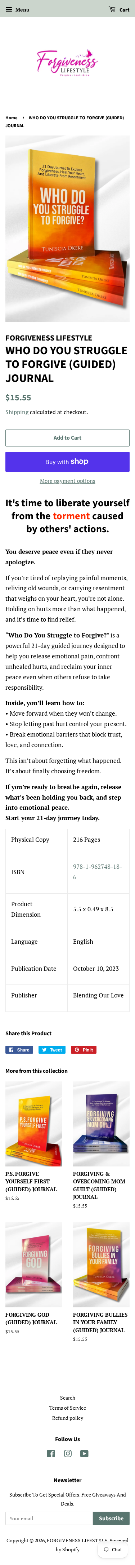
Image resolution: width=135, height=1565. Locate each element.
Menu (22, 9)
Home (11, 118)
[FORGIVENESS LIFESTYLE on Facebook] (51, 1454)
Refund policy (67, 1417)
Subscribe (111, 1518)
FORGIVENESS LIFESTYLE (77, 1540)
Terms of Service (67, 1407)
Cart (124, 10)
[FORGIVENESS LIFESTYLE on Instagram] (68, 1454)
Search (67, 1397)
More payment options (67, 480)
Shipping (16, 412)
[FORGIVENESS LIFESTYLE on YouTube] (84, 1454)
